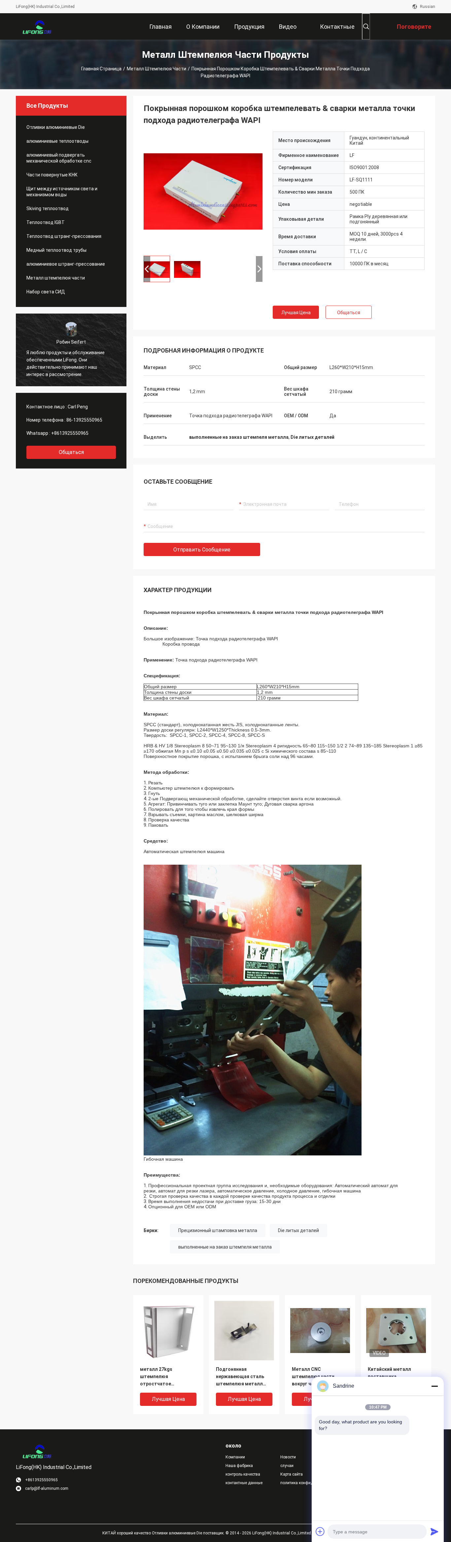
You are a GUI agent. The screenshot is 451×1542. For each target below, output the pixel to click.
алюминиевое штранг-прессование (65, 264)
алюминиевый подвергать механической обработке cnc (58, 158)
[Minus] (434, 1386)
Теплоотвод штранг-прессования (63, 236)
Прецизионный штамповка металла (217, 1230)
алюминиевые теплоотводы (57, 141)
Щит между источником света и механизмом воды (61, 191)
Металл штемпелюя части (156, 68)
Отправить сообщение (201, 549)
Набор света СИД (45, 291)
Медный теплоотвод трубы (56, 250)
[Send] (434, 1531)
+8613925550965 (69, 433)
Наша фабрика (239, 1465)
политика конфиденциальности (302, 1483)
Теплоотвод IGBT (45, 222)
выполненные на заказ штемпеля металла (225, 1247)
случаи (287, 1465)
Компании (235, 1457)
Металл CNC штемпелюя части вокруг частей (313, 1376)
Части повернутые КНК (52, 174)
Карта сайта (291, 1474)
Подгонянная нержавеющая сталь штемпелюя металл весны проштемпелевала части (240, 1377)
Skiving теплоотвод (47, 208)
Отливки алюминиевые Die (55, 127)
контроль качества (243, 1474)
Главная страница (101, 68)
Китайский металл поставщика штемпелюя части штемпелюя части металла (389, 1377)
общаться (71, 452)
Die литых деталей (298, 1230)
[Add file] (320, 1531)
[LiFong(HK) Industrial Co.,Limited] (37, 26)
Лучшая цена (296, 312)
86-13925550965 (84, 420)
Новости (288, 1457)
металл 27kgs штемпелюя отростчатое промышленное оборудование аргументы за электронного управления (158, 1377)
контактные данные (244, 1483)
